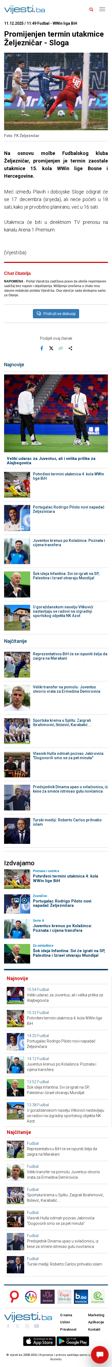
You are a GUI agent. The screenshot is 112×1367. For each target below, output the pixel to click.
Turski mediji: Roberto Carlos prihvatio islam (67, 822)
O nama (66, 1315)
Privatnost (68, 1329)
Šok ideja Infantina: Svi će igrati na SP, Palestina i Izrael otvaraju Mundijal (66, 575)
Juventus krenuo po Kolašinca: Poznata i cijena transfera (69, 542)
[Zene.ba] (48, 1297)
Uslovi (65, 1322)
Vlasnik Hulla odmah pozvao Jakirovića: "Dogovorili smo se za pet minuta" (68, 755)
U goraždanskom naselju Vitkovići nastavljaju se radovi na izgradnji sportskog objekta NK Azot (63, 611)
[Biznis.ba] (81, 1297)
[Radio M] (12, 1297)
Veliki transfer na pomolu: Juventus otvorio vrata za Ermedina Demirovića (66, 689)
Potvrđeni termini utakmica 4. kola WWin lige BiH (68, 476)
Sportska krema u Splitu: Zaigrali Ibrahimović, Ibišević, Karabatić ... (62, 722)
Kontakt (94, 1329)
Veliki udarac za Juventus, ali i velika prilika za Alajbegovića (51, 461)
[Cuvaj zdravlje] (64, 1297)
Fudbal (43, 989)
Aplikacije (96, 1322)
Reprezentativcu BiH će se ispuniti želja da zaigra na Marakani (70, 656)
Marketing (96, 1315)
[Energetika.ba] (99, 1297)
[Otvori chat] (99, 1354)
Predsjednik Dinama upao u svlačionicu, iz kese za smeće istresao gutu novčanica (70, 789)
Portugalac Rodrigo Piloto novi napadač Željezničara (68, 509)
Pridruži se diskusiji (59, 313)
